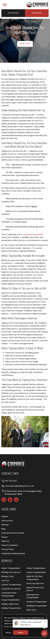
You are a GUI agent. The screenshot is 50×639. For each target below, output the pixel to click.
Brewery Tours (7, 576)
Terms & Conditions (9, 545)
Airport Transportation (10, 568)
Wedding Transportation (36, 605)
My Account (13, 13)
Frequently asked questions (13, 553)
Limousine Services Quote (12, 532)
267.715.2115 (11, 480)
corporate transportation (33, 234)
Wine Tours (31, 609)
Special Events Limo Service (35, 589)
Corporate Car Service (11, 588)
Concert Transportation (11, 584)
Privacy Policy (7, 549)
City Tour (5, 580)
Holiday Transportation (11, 608)
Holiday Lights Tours (10, 604)
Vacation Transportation (36, 601)
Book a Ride (25, 44)
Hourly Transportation (35, 568)
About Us (5, 541)
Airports (4, 516)
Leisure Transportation (36, 572)
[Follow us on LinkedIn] (16, 499)
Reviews (5, 524)
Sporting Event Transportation (32, 596)
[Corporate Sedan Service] (37, 4)
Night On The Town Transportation (34, 578)
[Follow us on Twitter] (10, 499)
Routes (4, 537)
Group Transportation (10, 599)
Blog (3, 528)
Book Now (36, 13)
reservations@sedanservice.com (19, 486)
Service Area (7, 520)
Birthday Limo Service (10, 572)
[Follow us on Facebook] (3, 499)
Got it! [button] (8, 632)
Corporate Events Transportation (9, 594)
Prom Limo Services (35, 583)
